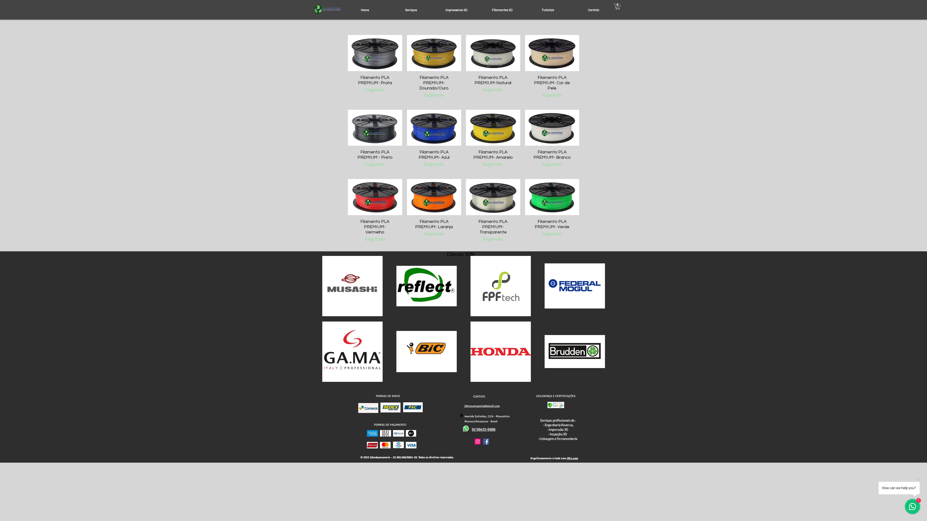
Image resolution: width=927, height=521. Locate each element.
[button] (411, 10)
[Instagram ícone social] (478, 442)
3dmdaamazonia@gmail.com (482, 406)
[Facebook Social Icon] (486, 442)
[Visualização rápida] (375, 53)
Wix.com (572, 458)
